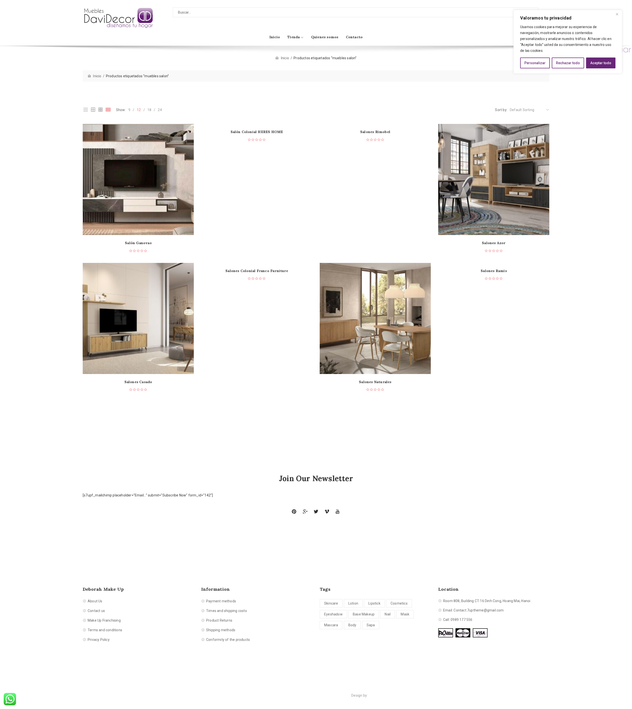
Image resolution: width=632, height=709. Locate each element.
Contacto (354, 37)
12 (139, 110)
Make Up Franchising (104, 620)
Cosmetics (399, 603)
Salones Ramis (494, 271)
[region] (568, 42)
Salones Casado (138, 382)
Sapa (371, 625)
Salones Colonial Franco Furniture (256, 271)
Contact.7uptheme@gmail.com (479, 610)
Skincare (331, 603)
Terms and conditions (105, 630)
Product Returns (219, 620)
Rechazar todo (568, 63)
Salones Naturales (375, 382)
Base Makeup (364, 614)
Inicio (274, 37)
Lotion (353, 603)
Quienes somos (324, 37)
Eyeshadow (333, 614)
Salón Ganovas (138, 243)
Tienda (293, 37)
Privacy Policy (99, 640)
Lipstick (374, 603)
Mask (405, 614)
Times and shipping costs (226, 611)
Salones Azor (493, 243)
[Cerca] (617, 14)
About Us (95, 601)
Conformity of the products (228, 640)
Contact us (96, 611)
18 (149, 110)
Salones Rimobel (375, 132)
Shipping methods (220, 630)
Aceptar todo (600, 63)
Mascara (331, 625)
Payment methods (221, 601)
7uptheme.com (381, 695)
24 (160, 110)
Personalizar (535, 63)
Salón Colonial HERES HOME (257, 132)
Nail (388, 614)
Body (352, 625)
